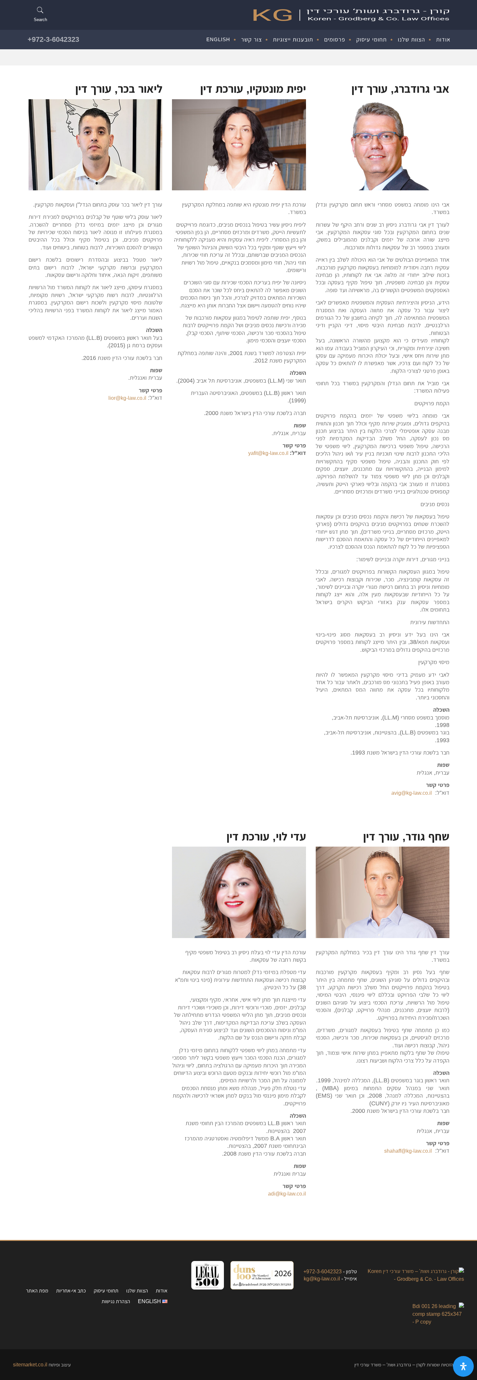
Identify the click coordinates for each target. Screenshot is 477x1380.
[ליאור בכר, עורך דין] (95, 144)
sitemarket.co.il (30, 1364)
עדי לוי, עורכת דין (266, 836)
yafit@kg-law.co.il (269, 453)
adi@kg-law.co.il (287, 1193)
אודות (161, 1290)
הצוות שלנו (137, 1290)
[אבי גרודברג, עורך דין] (382, 144)
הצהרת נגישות (116, 1301)
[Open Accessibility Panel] (463, 1366)
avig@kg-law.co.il (411, 793)
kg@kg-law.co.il (322, 1278)
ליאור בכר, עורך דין (118, 88)
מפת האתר (37, 1290)
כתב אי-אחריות (71, 1290)
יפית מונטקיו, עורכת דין (253, 88)
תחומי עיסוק (106, 1290)
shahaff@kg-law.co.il (408, 1151)
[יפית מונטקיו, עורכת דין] (239, 144)
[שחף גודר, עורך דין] (382, 892)
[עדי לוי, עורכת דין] (239, 892)
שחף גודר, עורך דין (406, 836)
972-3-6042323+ (53, 39)
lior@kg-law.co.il (127, 398)
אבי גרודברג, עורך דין (400, 88)
